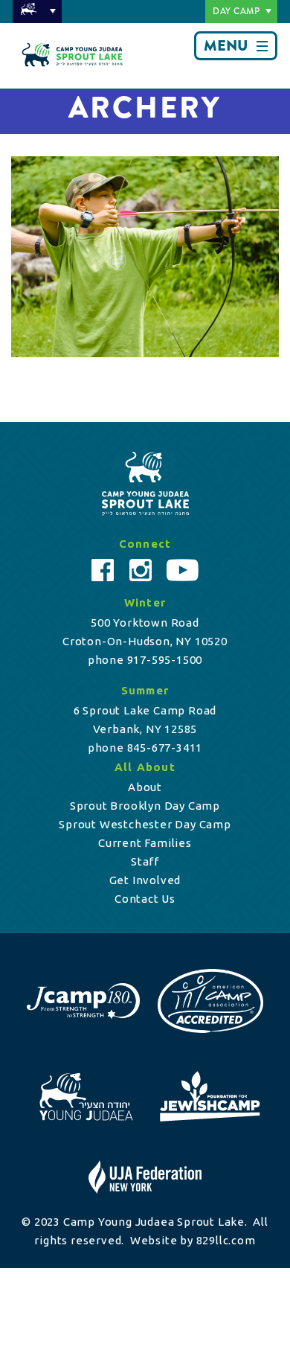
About (145, 787)
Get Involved (145, 880)
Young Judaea (37, 11)
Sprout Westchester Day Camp (145, 824)
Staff (145, 861)
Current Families (145, 842)
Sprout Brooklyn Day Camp (145, 805)
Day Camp (236, 11)
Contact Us (145, 898)
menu (226, 46)
